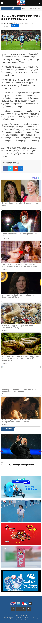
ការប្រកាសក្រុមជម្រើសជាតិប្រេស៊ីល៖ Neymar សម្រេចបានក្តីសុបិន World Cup (20, 463)
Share (16, 26)
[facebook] (13, 609)
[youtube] (23, 609)
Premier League (8, 23)
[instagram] (18, 609)
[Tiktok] (29, 609)
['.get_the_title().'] (21, 445)
